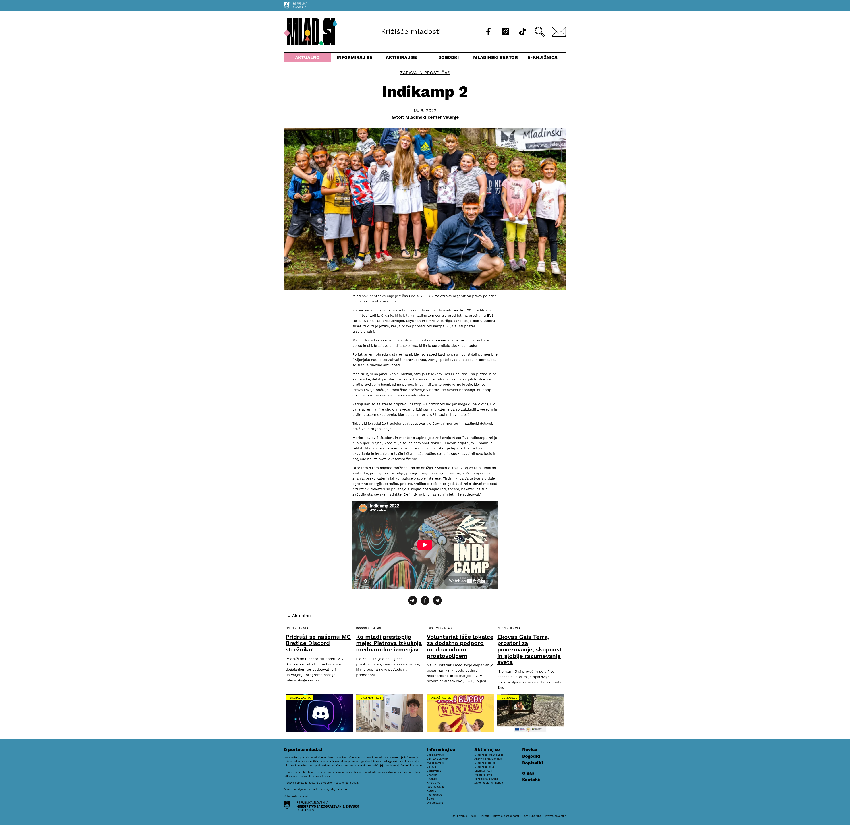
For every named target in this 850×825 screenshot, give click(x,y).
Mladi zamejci (435, 762)
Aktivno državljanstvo (488, 758)
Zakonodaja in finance (488, 782)
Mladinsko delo (484, 766)
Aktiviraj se (401, 58)
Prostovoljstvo (483, 774)
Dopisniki (532, 762)
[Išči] (540, 32)
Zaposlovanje (435, 754)
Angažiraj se (441, 697)
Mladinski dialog (484, 762)
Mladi (307, 628)
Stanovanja (434, 770)
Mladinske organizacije (488, 754)
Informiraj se (354, 58)
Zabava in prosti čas (425, 72)
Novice (529, 749)
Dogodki (448, 57)
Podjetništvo (434, 794)
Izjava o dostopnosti (506, 815)
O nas (528, 773)
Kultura (431, 790)
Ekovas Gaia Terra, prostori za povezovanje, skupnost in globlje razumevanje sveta (529, 649)
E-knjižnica (542, 57)
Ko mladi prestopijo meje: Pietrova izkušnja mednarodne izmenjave (389, 643)
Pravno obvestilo (555, 815)
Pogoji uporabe (531, 815)
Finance (432, 778)
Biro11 (472, 815)
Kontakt (531, 779)
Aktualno (308, 58)
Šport (430, 798)
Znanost (432, 774)
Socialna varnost (437, 758)
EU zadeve (509, 697)
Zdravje (432, 766)
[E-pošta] (559, 32)
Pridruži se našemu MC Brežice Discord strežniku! (318, 643)
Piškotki (484, 815)
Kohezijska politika (486, 778)
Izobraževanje (435, 786)
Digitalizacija (300, 697)
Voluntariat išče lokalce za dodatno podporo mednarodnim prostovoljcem (460, 646)
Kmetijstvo (433, 782)
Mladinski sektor (495, 58)
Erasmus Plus (371, 697)
